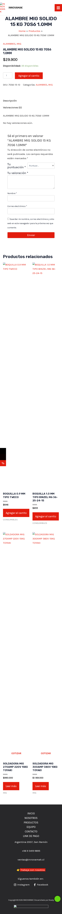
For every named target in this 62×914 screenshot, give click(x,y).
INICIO (31, 813)
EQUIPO (31, 827)
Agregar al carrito (28, 75)
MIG (19, 43)
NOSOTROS (31, 818)
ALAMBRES (9, 43)
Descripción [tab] (10, 100)
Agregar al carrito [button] (16, 513)
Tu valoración (17, 173)
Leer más (11, 786)
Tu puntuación (16, 166)
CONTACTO (31, 831)
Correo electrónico (17, 206)
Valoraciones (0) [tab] (12, 107)
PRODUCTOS (31, 822)
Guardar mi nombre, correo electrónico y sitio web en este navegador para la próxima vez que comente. (30, 223)
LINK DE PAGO (31, 836)
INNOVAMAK (16, 7)
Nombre (12, 193)
